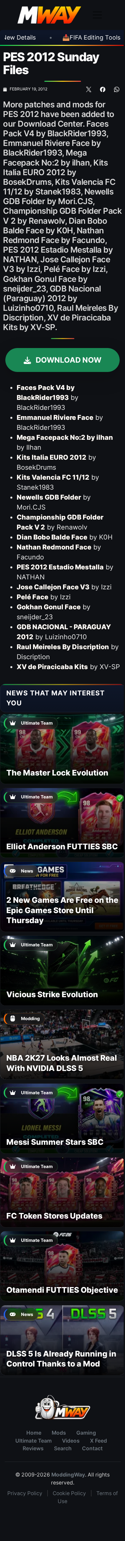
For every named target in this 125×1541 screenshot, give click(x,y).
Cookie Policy (69, 1493)
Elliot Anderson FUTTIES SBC (62, 846)
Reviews (33, 1448)
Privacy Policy (24, 1493)
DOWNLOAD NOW (67, 359)
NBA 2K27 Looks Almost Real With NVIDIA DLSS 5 (61, 1063)
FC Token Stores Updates (54, 1216)
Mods (59, 1433)
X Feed (98, 1441)
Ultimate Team (33, 1441)
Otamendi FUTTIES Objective (62, 1290)
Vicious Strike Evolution (52, 994)
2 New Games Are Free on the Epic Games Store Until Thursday (62, 910)
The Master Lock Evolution (57, 772)
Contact (92, 1448)
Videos (71, 1441)
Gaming (86, 1433)
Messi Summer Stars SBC (55, 1142)
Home (33, 1433)
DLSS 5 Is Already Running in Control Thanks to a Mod (61, 1358)
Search (63, 1448)
